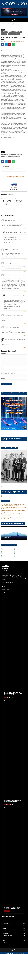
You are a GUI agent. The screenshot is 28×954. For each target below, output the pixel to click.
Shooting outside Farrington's (14, 33)
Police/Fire (7, 804)
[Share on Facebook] (2, 44)
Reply (25, 228)
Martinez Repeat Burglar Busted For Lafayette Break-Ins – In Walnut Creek (20, 203)
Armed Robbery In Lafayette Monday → (16, 176)
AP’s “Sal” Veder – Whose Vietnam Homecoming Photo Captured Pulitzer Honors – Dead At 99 (13, 505)
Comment (4, 353)
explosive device (5, 31)
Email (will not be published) (8, 373)
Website (3, 378)
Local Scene (19, 23)
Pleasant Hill (4, 33)
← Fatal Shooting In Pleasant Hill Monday (12, 169)
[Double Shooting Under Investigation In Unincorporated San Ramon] (14, 749)
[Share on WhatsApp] (13, 44)
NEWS (14, 23)
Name (3, 368)
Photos (6, 697)
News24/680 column (17, 31)
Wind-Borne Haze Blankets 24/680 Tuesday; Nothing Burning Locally (12, 908)
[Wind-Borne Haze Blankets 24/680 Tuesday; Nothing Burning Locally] (14, 856)
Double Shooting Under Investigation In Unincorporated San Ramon (13, 801)
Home (2, 23)
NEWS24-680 (9, 41)
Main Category (8, 23)
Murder (10, 31)
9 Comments (15, 41)
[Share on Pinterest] (9, 44)
